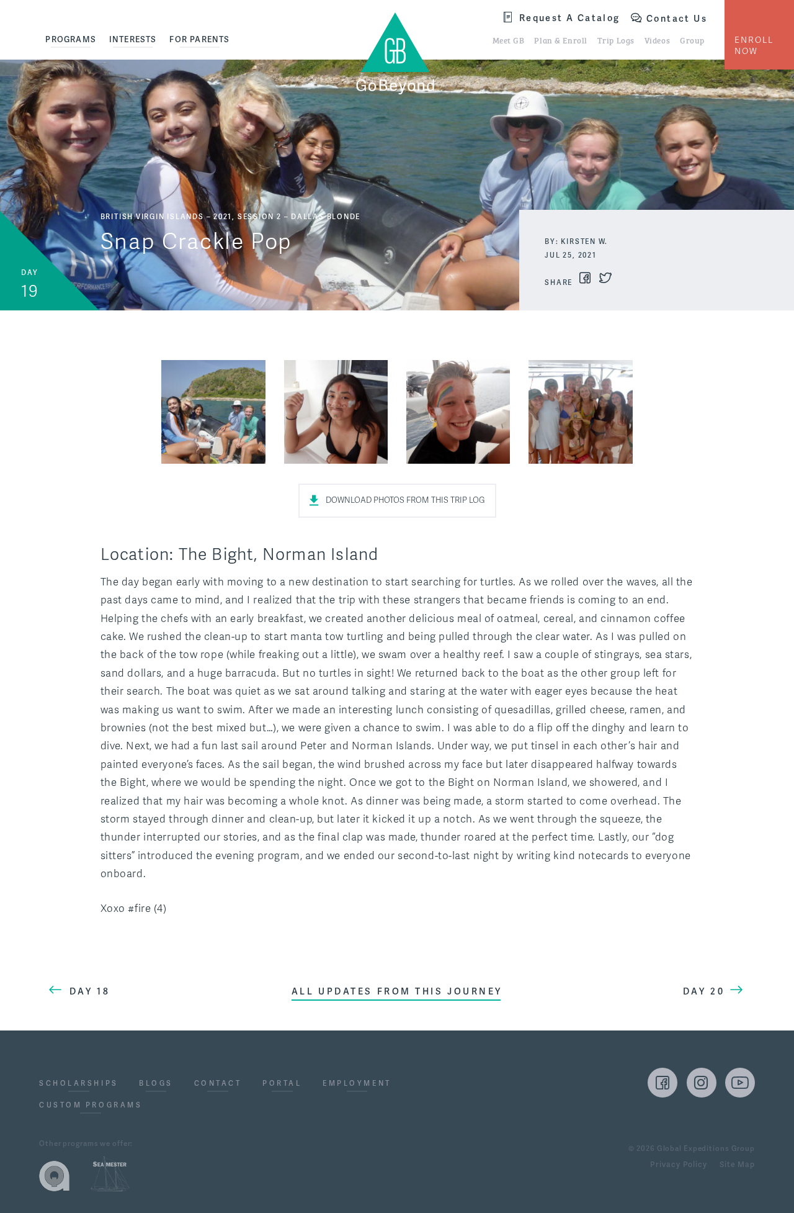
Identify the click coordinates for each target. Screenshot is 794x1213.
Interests (133, 39)
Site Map (737, 1165)
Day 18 (89, 991)
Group (692, 40)
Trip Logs (616, 40)
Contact (218, 1084)
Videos (657, 40)
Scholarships (78, 1084)
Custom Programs (90, 1105)
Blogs (156, 1084)
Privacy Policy (678, 1165)
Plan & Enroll (560, 40)
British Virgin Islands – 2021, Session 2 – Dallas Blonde (230, 216)
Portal (281, 1084)
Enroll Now (754, 45)
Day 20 (704, 991)
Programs (70, 39)
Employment (357, 1084)
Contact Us (676, 18)
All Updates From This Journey (397, 991)
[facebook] (662, 1083)
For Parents (199, 39)
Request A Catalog (569, 17)
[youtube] (740, 1083)
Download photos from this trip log (405, 500)
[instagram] (701, 1083)
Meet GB (509, 40)
